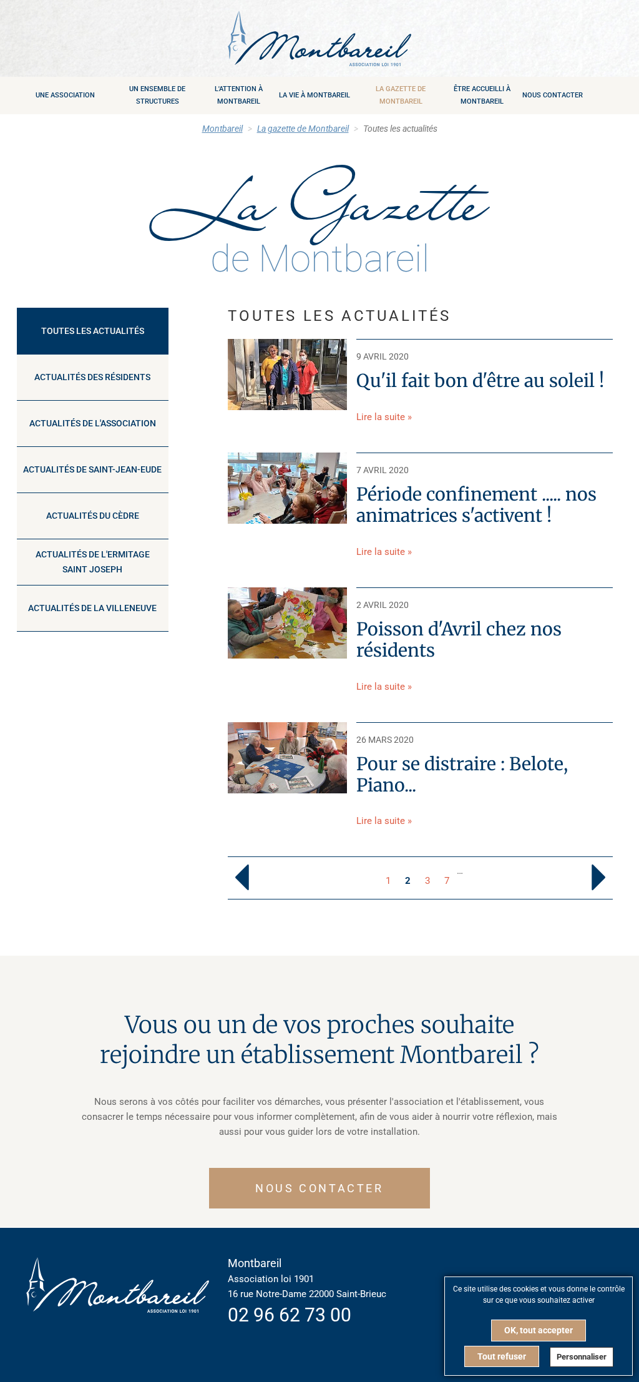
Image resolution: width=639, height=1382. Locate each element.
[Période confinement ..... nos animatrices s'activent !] (287, 487)
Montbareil (222, 129)
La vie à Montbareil (314, 95)
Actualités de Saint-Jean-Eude (92, 469)
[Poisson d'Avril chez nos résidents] (287, 622)
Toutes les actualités (92, 331)
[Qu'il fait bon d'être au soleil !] (287, 374)
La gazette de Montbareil (401, 95)
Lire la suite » (384, 417)
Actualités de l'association (92, 423)
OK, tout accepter (538, 1330)
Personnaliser (582, 1356)
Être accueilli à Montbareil (482, 95)
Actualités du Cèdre (92, 516)
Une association (65, 95)
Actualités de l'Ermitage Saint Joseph (93, 561)
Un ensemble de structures (157, 95)
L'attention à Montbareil (239, 95)
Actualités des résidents (92, 377)
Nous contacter (552, 95)
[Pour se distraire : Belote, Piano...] (287, 757)
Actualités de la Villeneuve (92, 608)
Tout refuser (501, 1356)
